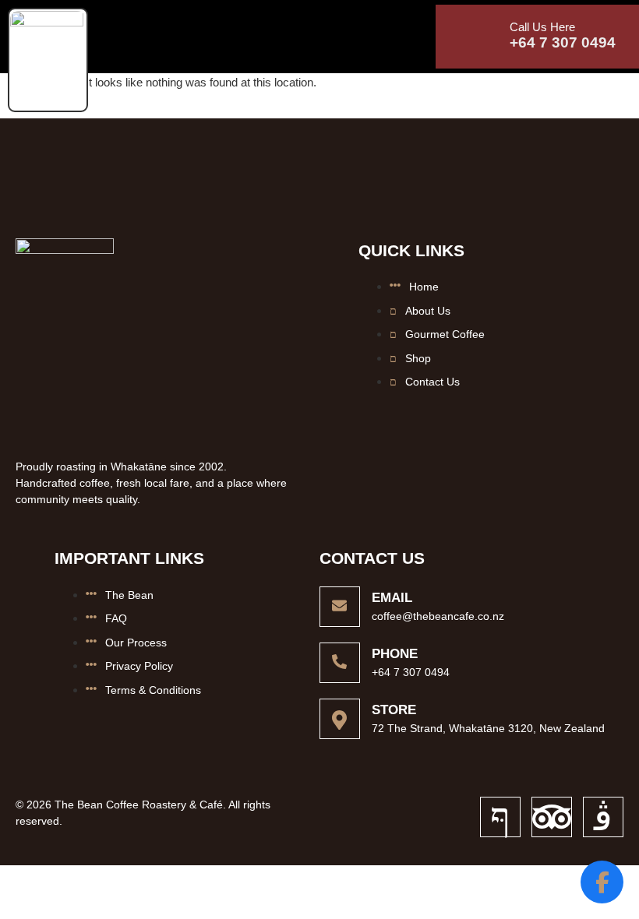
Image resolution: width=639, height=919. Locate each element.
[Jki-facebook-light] (500, 817)
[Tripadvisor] (551, 817)
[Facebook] (602, 882)
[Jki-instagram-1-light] (603, 817)
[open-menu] (104, 28)
